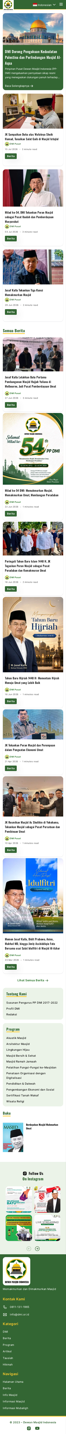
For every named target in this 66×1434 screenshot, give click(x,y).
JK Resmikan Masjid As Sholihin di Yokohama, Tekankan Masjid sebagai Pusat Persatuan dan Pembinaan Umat (32, 827)
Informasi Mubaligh (15, 1408)
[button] (37, 1248)
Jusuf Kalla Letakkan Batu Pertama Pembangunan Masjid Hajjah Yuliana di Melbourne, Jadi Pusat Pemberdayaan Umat (30, 381)
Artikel (7, 1351)
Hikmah (8, 1364)
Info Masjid (10, 1395)
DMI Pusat (15, 143)
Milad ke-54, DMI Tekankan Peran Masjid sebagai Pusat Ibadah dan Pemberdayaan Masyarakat (29, 217)
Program (8, 1345)
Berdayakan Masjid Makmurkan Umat (42, 1126)
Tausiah (8, 1358)
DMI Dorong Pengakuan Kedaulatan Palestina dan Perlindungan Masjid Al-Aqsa (33, 57)
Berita (11, 156)
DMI (5, 1331)
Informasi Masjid (14, 1401)
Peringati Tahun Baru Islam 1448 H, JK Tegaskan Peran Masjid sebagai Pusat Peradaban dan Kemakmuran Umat (28, 566)
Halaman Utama (13, 1381)
